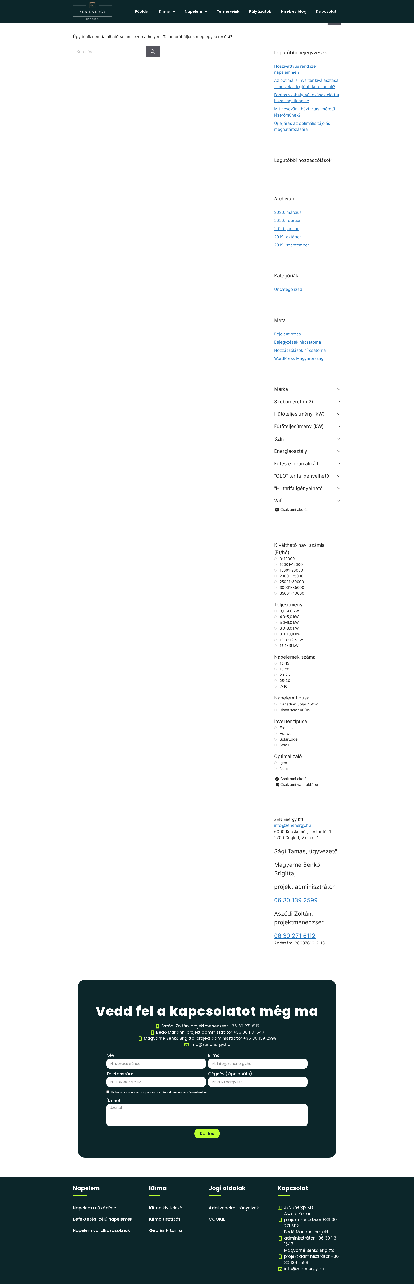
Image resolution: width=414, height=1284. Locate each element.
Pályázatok (260, 11)
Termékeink (228, 11)
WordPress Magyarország (298, 358)
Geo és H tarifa (165, 1230)
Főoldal (142, 11)
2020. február (287, 220)
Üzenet (113, 1101)
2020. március (288, 212)
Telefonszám (119, 1074)
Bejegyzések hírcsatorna (297, 342)
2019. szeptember (291, 245)
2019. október (287, 236)
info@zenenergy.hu (292, 825)
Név (110, 1055)
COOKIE (217, 1219)
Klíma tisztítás (165, 1219)
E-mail (215, 1055)
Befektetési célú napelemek (102, 1219)
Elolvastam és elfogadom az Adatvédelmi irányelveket (159, 1092)
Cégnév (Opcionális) (230, 1074)
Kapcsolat (326, 11)
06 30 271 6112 (295, 935)
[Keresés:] (109, 51)
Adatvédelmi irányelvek (234, 1208)
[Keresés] (153, 52)
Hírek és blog (293, 11)
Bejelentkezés (287, 334)
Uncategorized (288, 289)
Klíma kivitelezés (167, 1208)
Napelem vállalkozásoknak (101, 1230)
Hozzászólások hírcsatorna (300, 350)
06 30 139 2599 (296, 900)
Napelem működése (94, 1208)
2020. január (286, 228)
